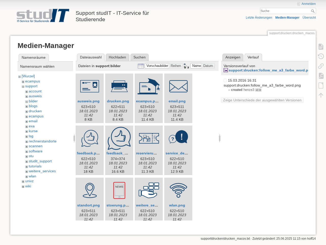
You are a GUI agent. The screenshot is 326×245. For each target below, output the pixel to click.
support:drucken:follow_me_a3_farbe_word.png (271, 70)
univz (29, 181)
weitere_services (42, 171)
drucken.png (118, 101)
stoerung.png (118, 205)
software (36, 151)
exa (32, 126)
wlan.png (177, 205)
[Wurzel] (28, 76)
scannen (36, 146)
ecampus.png (148, 101)
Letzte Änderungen (259, 17)
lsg (31, 136)
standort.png (88, 205)
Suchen (139, 57)
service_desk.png (181, 153)
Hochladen (117, 57)
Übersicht (309, 17)
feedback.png (89, 153)
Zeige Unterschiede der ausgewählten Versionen (262, 100)
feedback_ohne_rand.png (128, 153)
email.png (177, 101)
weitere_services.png (154, 205)
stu (31, 156)
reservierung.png (151, 153)
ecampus (32, 81)
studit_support (40, 161)
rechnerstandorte (43, 141)
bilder (33, 101)
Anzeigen (232, 57)
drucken (35, 111)
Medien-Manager (287, 17)
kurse (33, 131)
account (35, 91)
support (31, 86)
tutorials (35, 166)
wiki (28, 186)
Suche (313, 11)
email (33, 121)
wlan (32, 176)
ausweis (35, 96)
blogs (33, 106)
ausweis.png (88, 101)
